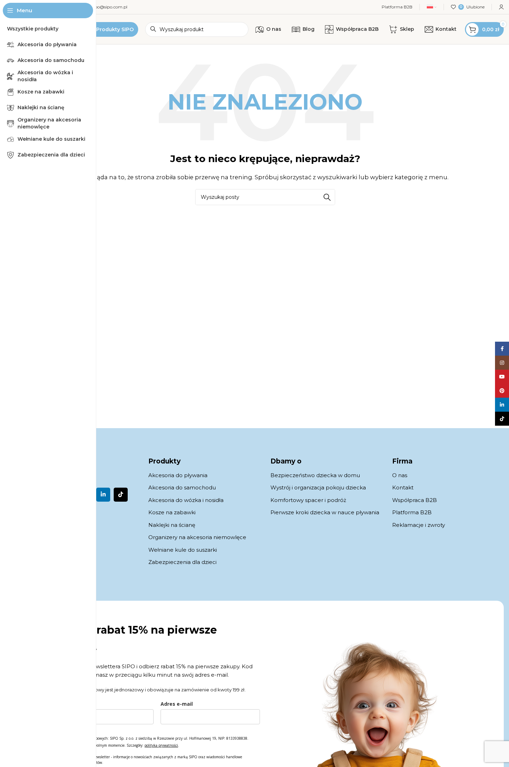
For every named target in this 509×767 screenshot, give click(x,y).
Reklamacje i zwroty (418, 525)
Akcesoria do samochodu (182, 487)
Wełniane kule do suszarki (182, 549)
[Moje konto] (501, 7)
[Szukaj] (327, 197)
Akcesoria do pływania (177, 475)
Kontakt (402, 487)
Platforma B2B (412, 512)
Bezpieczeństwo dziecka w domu (315, 475)
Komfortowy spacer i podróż (308, 500)
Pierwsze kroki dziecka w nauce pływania (324, 512)
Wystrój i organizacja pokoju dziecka (318, 487)
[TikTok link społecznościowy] (121, 495)
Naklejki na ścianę (171, 525)
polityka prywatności (161, 745)
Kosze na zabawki (172, 512)
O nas (399, 475)
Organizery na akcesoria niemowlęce (197, 537)
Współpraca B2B (414, 500)
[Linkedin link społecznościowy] (103, 495)
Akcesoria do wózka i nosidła (186, 500)
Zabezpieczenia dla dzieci (182, 562)
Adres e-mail (177, 703)
